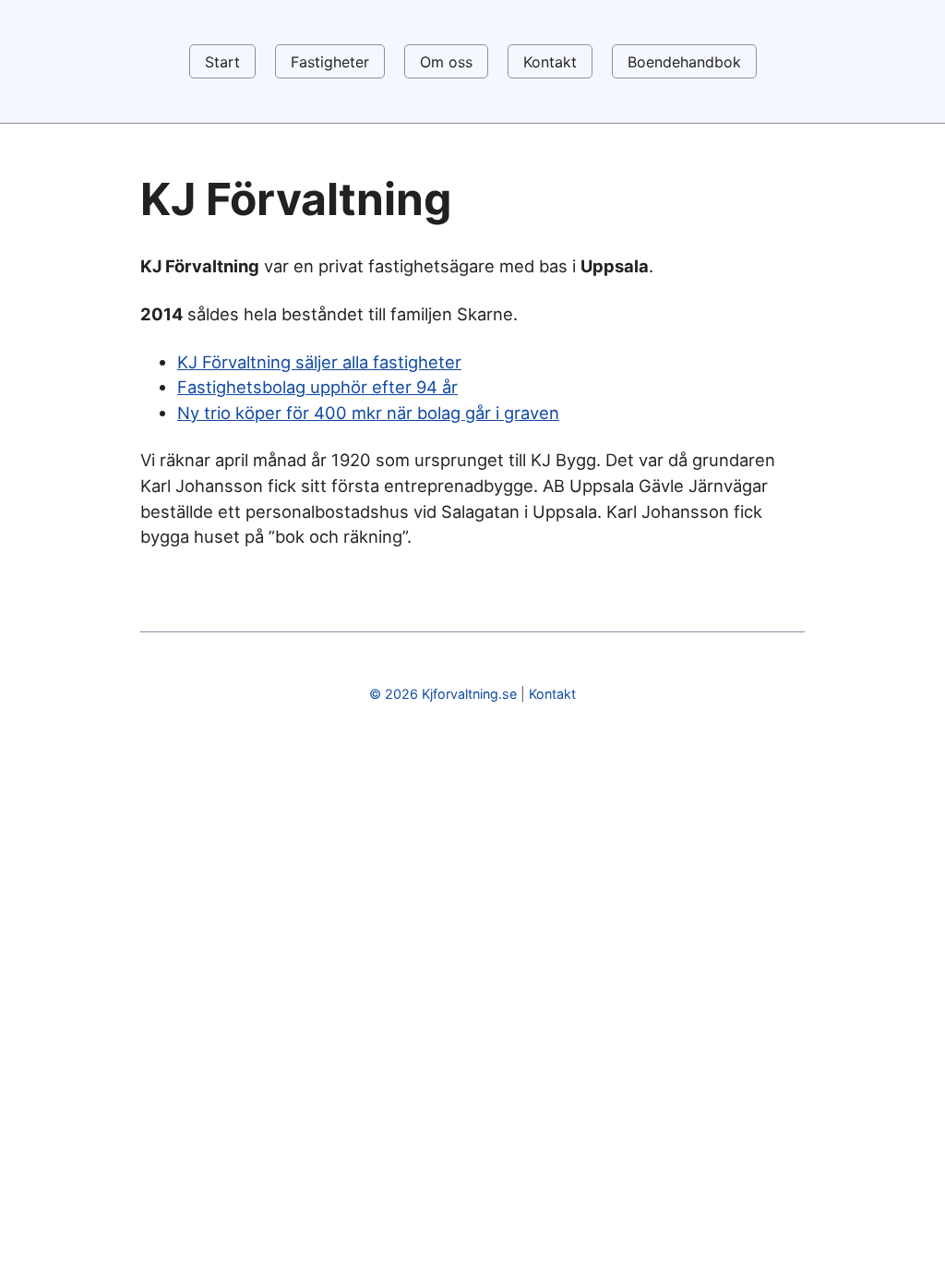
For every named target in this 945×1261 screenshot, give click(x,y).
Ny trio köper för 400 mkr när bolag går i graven (368, 412)
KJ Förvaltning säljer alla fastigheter (319, 362)
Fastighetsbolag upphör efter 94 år (317, 387)
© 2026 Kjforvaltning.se (443, 694)
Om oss (446, 62)
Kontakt (550, 62)
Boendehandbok (684, 62)
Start (222, 62)
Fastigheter (330, 62)
